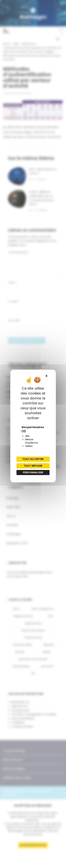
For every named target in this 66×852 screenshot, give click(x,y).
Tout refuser (33, 466)
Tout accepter (33, 459)
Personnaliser (33, 472)
